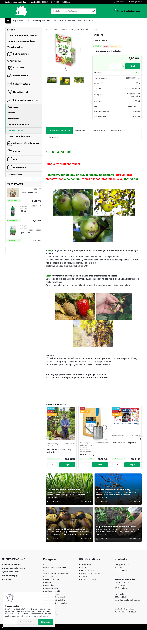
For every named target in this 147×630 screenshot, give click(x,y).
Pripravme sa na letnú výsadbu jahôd (116, 526)
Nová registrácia (135, 2)
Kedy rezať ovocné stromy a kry (113, 489)
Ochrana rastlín (83, 29)
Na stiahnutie (81, 130)
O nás (28, 20)
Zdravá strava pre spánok (124, 442)
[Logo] (21, 11)
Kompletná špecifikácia (59, 130)
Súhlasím (45, 622)
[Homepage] (8, 20)
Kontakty (72, 20)
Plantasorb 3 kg (87, 454)
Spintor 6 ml (25, 233)
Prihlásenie (120, 2)
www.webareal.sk (27, 627)
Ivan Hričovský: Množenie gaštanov (66, 529)
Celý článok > (85, 501)
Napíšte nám (18, 20)
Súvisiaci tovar (99, 130)
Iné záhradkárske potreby (63, 29)
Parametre (53, 137)
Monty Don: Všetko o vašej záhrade (59, 450)
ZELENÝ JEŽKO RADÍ (85, 20)
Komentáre (118, 130)
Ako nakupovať (39, 20)
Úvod (47, 29)
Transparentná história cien (108, 51)
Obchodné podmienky (56, 20)
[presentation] (48, 50)
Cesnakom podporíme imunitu (64, 489)
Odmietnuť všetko (27, 622)
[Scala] (65, 50)
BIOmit (23, 211)
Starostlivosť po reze (28, 192)
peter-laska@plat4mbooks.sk (127, 600)
